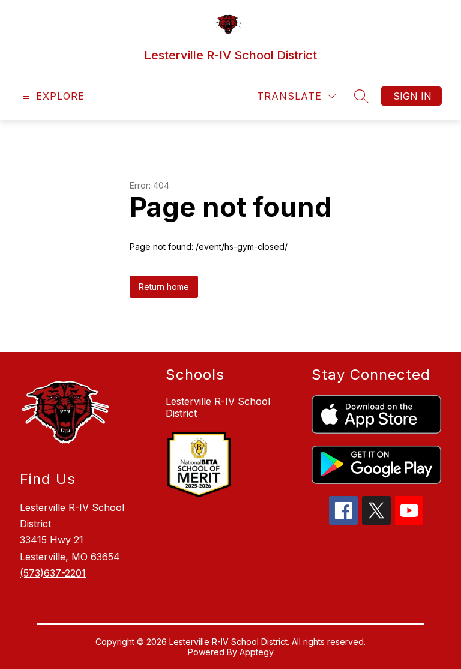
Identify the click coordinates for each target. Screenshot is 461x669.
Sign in (412, 96)
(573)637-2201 (53, 573)
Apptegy (257, 652)
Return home (164, 287)
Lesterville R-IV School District (218, 407)
